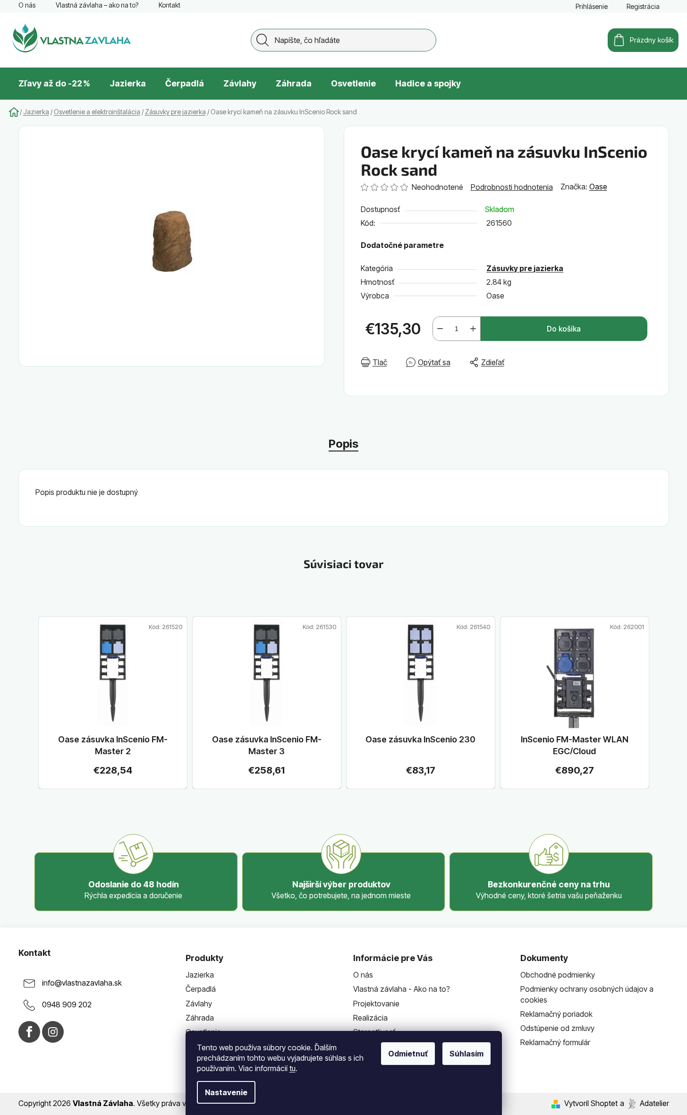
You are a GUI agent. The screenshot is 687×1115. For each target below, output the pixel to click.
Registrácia (643, 6)
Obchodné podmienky (557, 974)
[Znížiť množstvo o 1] (440, 328)
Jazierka (200, 974)
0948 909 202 (67, 1005)
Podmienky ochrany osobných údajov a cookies (586, 994)
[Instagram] (53, 1032)
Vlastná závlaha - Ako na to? (401, 989)
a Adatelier (644, 1103)
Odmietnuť (408, 1053)
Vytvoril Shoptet (591, 1103)
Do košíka (564, 328)
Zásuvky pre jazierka (524, 268)
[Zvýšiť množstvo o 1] (473, 328)
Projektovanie (376, 1003)
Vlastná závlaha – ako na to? (97, 5)
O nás (26, 5)
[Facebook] (29, 1032)
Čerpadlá (201, 989)
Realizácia (370, 1017)
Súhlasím (466, 1053)
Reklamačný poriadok (556, 1014)
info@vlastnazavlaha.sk (82, 983)
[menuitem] (54, 84)
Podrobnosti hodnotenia (512, 187)
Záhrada (200, 1017)
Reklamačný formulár (555, 1042)
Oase (598, 186)
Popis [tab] (343, 444)
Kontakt (169, 5)
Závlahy (199, 1003)
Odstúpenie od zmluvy (557, 1028)
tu (292, 1068)
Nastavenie (226, 1092)
